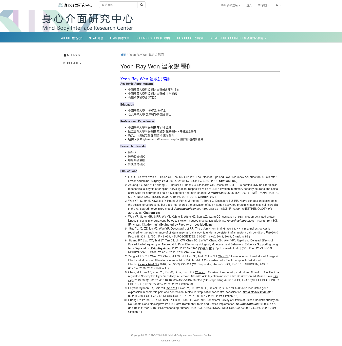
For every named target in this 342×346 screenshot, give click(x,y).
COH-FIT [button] (72, 63)
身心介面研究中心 (78, 5)
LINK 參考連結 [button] (229, 5)
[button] (278, 5)
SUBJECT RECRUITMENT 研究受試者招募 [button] (237, 38)
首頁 (123, 55)
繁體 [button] (264, 5)
